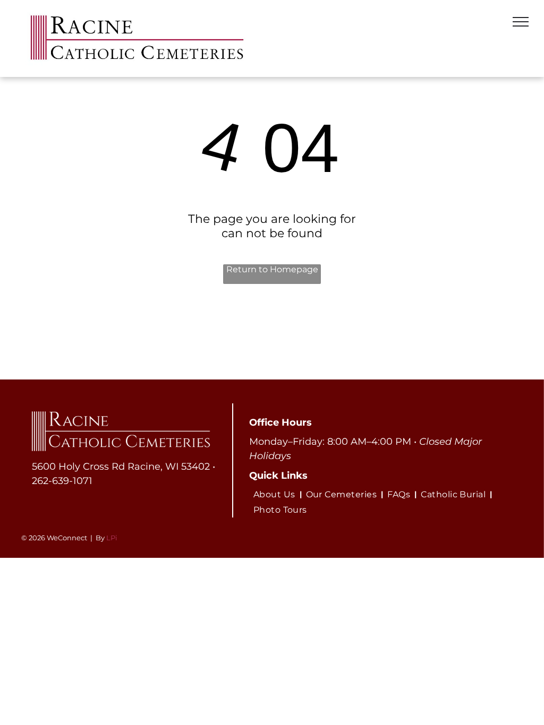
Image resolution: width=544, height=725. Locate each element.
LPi (111, 537)
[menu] (520, 22)
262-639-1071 (62, 481)
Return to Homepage (272, 269)
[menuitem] (275, 494)
